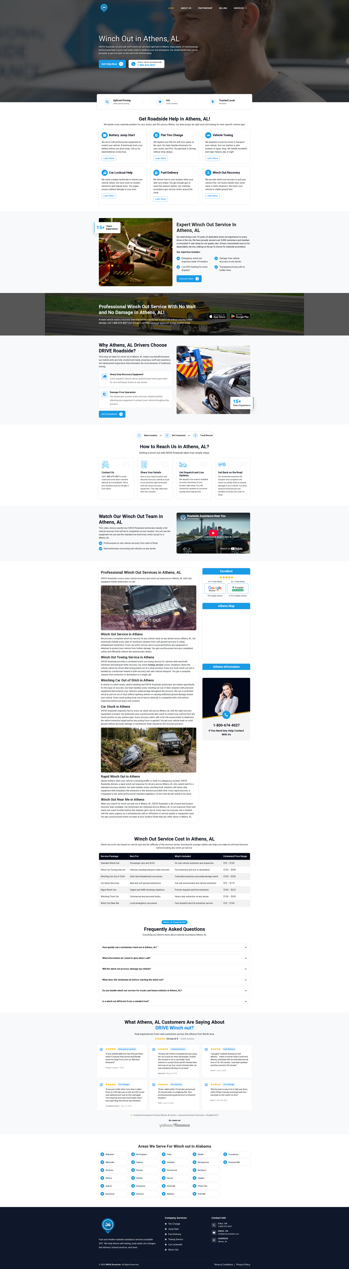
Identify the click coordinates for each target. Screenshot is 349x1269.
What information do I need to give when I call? (126, 958)
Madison (170, 1194)
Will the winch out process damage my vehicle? (126, 969)
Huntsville (171, 1186)
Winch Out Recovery (226, 172)
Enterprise (140, 1186)
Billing (223, 8)
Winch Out (173, 1250)
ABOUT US (186, 8)
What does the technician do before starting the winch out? (133, 979)
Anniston (109, 1170)
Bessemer (110, 1194)
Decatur (139, 1170)
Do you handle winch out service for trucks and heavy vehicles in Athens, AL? (142, 990)
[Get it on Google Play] (240, 316)
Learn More (108, 158)
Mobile (201, 1154)
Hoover (170, 1178)
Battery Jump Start (122, 135)
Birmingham (141, 1154)
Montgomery (203, 1162)
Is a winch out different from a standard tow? (125, 1001)
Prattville (201, 1194)
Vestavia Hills (234, 1162)
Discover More (186, 278)
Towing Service (175, 1239)
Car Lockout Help (121, 172)
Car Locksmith (175, 1244)
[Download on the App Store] (217, 316)
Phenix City (202, 1186)
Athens (109, 1178)
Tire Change (174, 1224)
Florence (140, 1194)
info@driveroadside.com (228, 1234)
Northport (202, 1170)
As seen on (174, 1120)
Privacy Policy (243, 1264)
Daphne (139, 1162)
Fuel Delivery (169, 172)
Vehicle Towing (223, 135)
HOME (171, 8)
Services (239, 8)
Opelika (201, 1178)
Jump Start (173, 1229)
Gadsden (171, 1162)
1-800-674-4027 (119, 323)
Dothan (139, 1178)
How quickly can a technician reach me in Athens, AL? (129, 947)
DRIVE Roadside (113, 1264)
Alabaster (110, 1154)
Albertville (110, 1162)
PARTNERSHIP (205, 8)
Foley (169, 1154)
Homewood (172, 1170)
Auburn (109, 1186)
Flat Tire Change (172, 135)
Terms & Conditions (223, 1264)
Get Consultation (109, 414)
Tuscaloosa (233, 1154)
